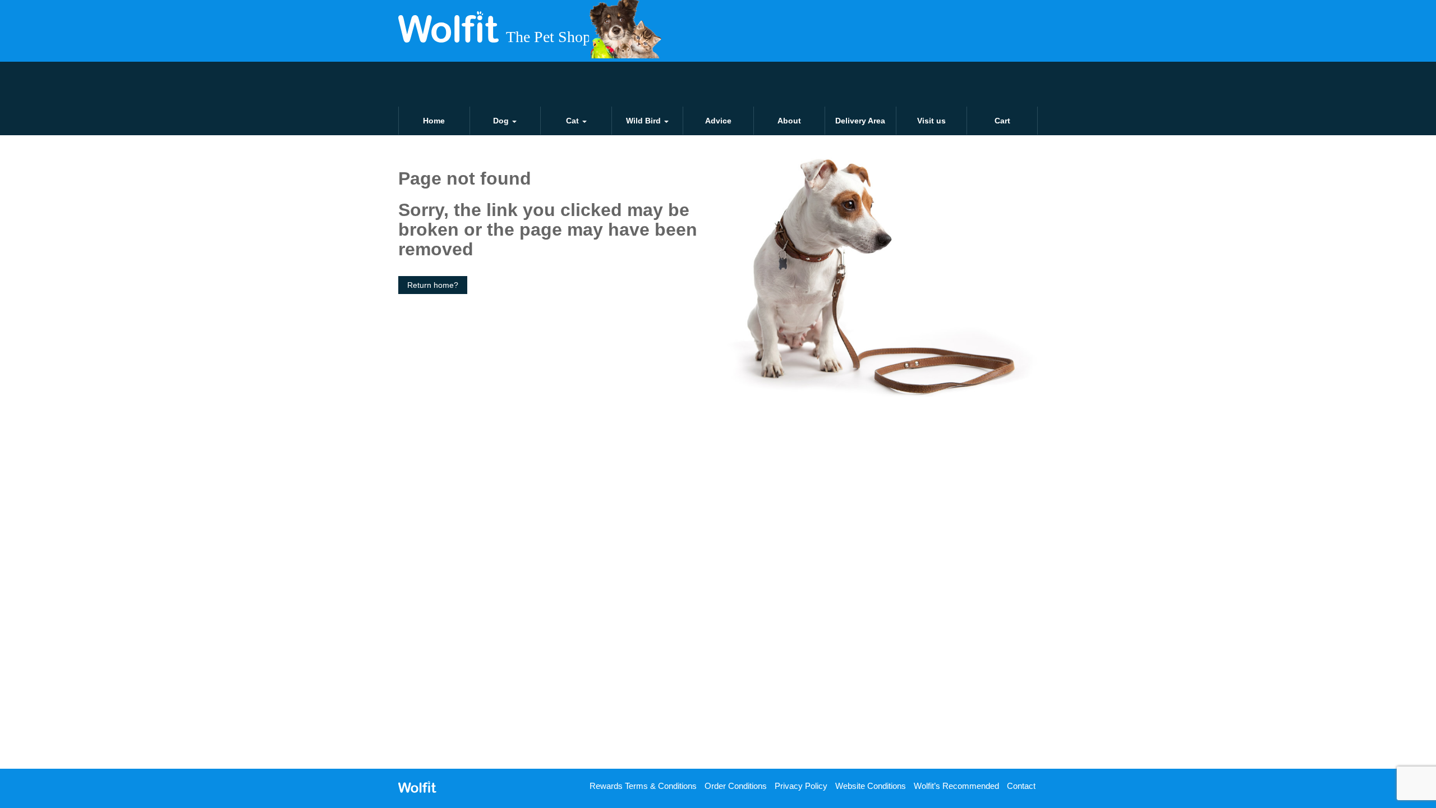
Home (434, 120)
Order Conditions (736, 786)
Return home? (432, 285)
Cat (573, 120)
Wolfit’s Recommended (956, 786)
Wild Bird (644, 120)
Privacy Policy (801, 786)
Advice (718, 120)
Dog (502, 120)
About (789, 120)
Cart (1002, 120)
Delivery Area (860, 120)
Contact (1021, 786)
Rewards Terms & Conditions (643, 786)
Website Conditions (870, 786)
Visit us (931, 120)
